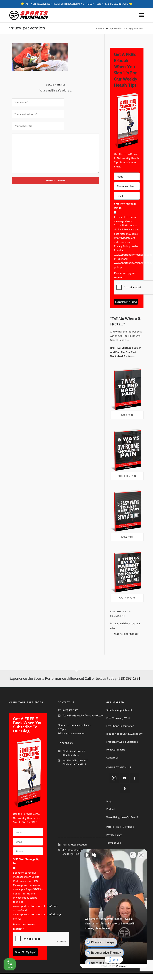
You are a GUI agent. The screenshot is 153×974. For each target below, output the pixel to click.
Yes (82, 496)
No (70, 496)
